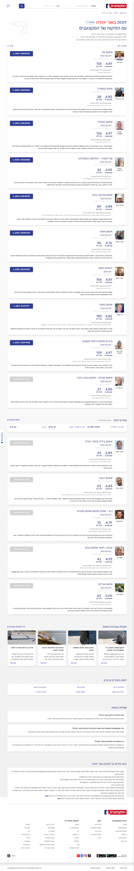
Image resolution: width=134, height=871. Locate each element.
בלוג (99, 838)
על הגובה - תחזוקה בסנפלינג (95, 158)
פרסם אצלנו (122, 838)
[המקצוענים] (116, 6)
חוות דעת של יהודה (105, 70)
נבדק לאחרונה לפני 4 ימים (103, 201)
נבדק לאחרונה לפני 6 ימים (103, 165)
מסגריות (27, 828)
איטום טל (107, 52)
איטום (77, 824)
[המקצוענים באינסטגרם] (86, 855)
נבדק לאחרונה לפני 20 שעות (102, 275)
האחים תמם (105, 268)
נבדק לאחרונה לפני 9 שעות (103, 311)
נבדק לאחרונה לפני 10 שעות (102, 128)
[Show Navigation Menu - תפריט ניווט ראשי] (8, 6)
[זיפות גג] (82, 638)
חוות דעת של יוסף (105, 140)
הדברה (76, 838)
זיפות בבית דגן (118, 687)
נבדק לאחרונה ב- (102, 92)
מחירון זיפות (120, 420)
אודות (125, 824)
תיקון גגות (26, 845)
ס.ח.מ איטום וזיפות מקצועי (97, 341)
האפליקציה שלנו (121, 831)
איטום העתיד (105, 121)
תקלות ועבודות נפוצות (115, 626)
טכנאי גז (51, 831)
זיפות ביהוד (81, 687)
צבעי (28, 838)
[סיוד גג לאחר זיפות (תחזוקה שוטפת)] (22, 638)
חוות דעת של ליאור (105, 103)
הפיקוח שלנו (122, 828)
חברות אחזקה (74, 848)
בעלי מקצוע (123, 13)
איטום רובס (105, 478)
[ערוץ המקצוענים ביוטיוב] (79, 855)
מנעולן (28, 824)
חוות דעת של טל (106, 249)
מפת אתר (123, 868)
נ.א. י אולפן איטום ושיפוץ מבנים (94, 511)
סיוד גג (44, 427)
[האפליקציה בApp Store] (101, 855)
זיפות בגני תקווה (118, 692)
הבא (47, 796)
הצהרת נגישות (95, 868)
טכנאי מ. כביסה (49, 834)
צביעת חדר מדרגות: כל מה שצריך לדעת (53, 648)
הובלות (76, 841)
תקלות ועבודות (96, 834)
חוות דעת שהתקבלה (104, 459)
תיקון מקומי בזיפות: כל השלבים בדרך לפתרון (115, 648)
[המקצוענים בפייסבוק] (82, 855)
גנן (78, 831)
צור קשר (124, 841)
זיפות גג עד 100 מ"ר (117, 427)
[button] (11, 46)
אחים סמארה (104, 88)
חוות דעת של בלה (105, 323)
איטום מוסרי (105, 304)
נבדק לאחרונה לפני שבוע (103, 384)
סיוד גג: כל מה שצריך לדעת (22, 647)
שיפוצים (27, 841)
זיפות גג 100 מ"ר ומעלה (77, 427)
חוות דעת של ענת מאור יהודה (102, 492)
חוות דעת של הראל (105, 529)
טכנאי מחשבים (49, 841)
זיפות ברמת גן (41, 692)
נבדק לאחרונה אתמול (105, 481)
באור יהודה (106, 22)
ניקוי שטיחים (25, 834)
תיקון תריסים (25, 848)
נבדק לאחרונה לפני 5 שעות (103, 59)
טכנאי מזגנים (49, 838)
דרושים (124, 834)
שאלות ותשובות (95, 828)
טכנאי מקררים (49, 848)
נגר (29, 831)
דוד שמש (76, 834)
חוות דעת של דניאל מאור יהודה (101, 565)
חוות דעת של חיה (105, 176)
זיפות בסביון (80, 692)
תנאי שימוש (110, 868)
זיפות (115, 13)
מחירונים (98, 824)
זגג (78, 845)
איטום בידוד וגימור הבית (98, 441)
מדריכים (98, 831)
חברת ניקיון (50, 824)
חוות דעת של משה (105, 286)
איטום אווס (106, 231)
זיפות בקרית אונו (40, 687)
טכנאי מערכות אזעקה (46, 845)
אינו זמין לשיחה (21, 379)
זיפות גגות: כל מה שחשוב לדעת (83, 648)
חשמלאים (51, 828)
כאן (59, 798)
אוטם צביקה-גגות (102, 195)
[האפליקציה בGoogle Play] (112, 855)
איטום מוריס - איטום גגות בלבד (94, 377)
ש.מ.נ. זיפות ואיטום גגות (98, 547)
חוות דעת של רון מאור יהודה (102, 359)
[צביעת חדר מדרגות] (52, 638)
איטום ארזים (105, 584)
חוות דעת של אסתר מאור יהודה (101, 213)
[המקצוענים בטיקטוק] (89, 855)
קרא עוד (104, 663)
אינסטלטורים (74, 828)
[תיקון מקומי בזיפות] (112, 638)
